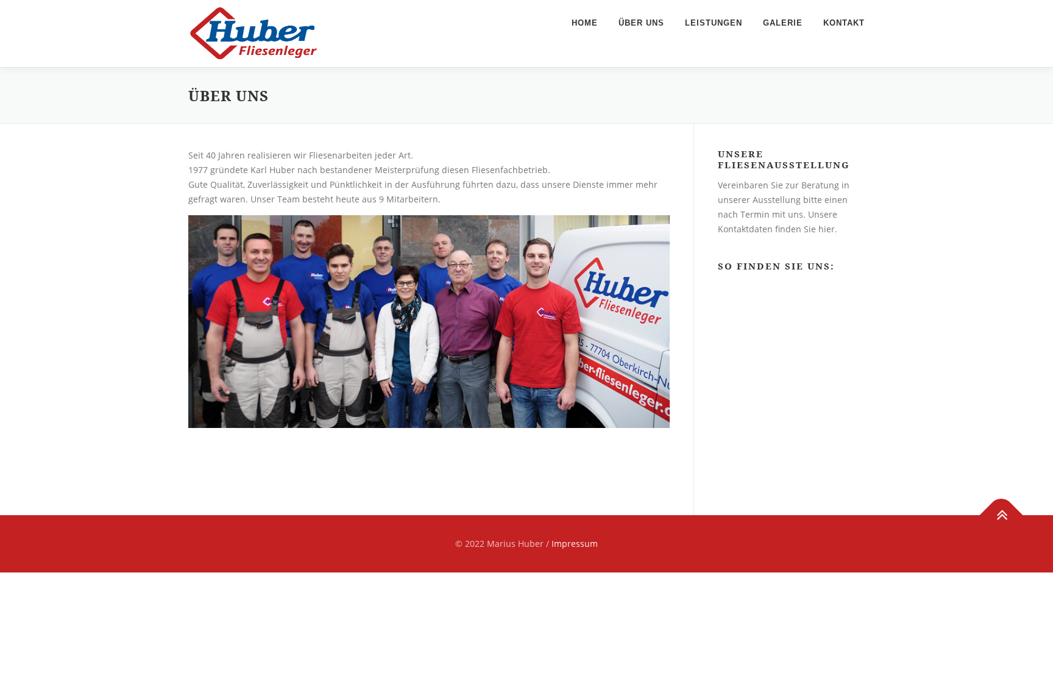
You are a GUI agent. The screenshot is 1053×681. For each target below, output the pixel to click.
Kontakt (844, 22)
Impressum (574, 543)
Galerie (783, 22)
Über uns (641, 22)
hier (826, 229)
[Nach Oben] (1001, 515)
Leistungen (713, 22)
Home (585, 22)
